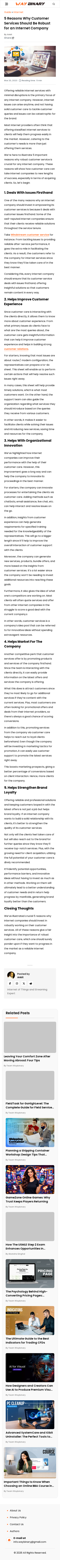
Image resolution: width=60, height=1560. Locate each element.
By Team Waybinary (14, 1065)
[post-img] (30, 1132)
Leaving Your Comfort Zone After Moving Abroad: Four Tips (27, 1058)
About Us (15, 1510)
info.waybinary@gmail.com (30, 1542)
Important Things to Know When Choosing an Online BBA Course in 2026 (28, 1484)
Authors (14, 1531)
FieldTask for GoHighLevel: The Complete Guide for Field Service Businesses (29, 1105)
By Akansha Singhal (15, 1253)
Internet (18, 12)
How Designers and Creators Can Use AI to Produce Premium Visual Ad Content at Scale (29, 1388)
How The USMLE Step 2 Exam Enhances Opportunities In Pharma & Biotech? (25, 1247)
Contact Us (17, 1524)
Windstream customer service (30, 235)
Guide (7, 12)
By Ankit (8, 34)
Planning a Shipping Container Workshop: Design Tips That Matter (27, 1153)
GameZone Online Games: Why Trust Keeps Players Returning (28, 1199)
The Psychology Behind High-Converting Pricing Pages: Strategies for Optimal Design (27, 1294)
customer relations (16, 349)
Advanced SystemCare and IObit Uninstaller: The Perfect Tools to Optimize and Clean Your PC (29, 1435)
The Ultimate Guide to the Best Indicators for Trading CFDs (27, 1340)
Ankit (20, 977)
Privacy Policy (18, 1517)
